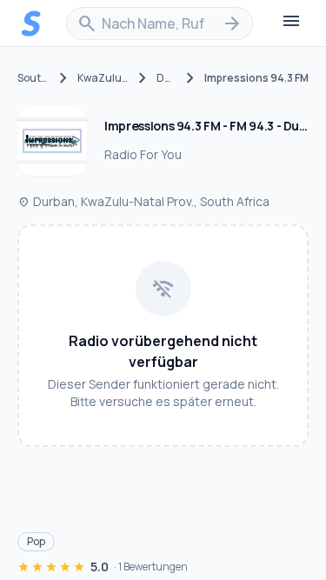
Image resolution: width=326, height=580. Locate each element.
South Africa (33, 78)
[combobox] (159, 23)
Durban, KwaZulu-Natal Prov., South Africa (143, 201)
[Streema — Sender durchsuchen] (31, 23)
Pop (36, 541)
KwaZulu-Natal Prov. (103, 78)
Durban (166, 78)
